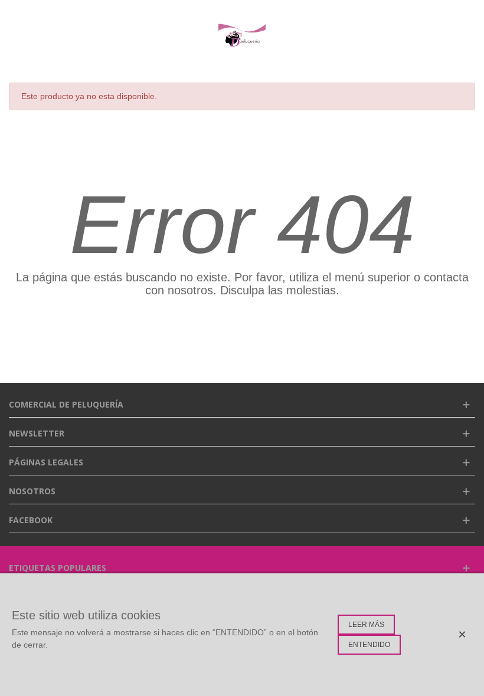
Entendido (369, 645)
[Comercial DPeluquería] (242, 35)
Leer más (366, 625)
